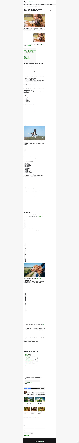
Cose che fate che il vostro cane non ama (29, 358)
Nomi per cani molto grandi (27, 56)
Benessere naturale (31, 4)
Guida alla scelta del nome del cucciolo (30, 52)
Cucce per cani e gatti (27, 361)
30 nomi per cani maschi (27, 58)
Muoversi (48, 4)
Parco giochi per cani (27, 362)
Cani (27, 6)
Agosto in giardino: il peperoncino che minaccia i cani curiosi (26, 412)
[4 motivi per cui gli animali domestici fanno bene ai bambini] (41, 409)
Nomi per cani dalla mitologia (27, 55)
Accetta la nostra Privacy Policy (28, 382)
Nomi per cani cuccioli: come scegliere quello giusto (30, 50)
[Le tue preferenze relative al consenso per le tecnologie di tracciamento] (78, 442)
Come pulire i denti (27, 354)
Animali (27, 4)
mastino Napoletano (41, 44)
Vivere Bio (51, 4)
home (24, 4)
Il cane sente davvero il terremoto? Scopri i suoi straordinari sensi (33, 412)
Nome (24, 425)
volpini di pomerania (34, 336)
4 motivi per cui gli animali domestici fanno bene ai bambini (41, 412)
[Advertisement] (28, 37)
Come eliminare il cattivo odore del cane (29, 357)
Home (24, 6)
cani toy (40, 216)
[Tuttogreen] (28, 2)
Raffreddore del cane (27, 363)
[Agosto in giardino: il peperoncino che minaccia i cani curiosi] (27, 409)
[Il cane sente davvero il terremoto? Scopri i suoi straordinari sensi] (34, 409)
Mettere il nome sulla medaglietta (29, 51)
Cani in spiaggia (26, 355)
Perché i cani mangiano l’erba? (28, 359)
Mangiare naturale (43, 4)
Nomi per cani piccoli (26, 57)
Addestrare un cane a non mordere (29, 360)
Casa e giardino (37, 4)
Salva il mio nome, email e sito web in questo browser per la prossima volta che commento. (33, 430)
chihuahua (32, 337)
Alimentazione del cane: (27, 356)
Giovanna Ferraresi (25, 13)
